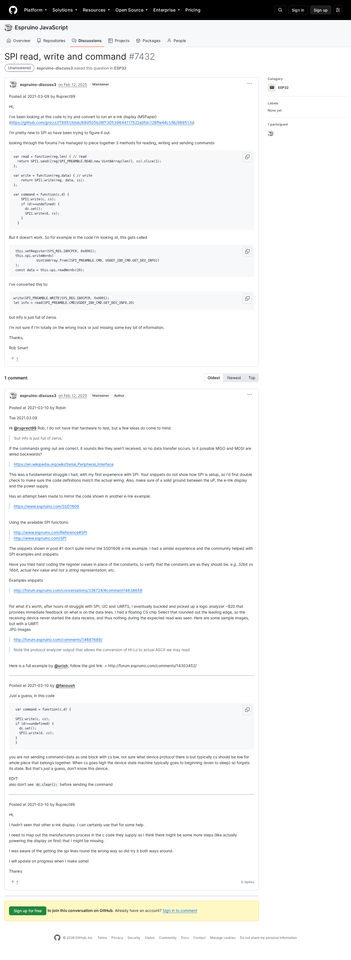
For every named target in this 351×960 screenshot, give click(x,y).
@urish (61, 665)
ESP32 (120, 68)
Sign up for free (28, 910)
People (180, 40)
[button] (249, 83)
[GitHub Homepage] (57, 937)
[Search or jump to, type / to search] (280, 9)
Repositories (54, 40)
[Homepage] (13, 9)
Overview (21, 40)
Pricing (192, 10)
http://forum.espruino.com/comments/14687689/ (58, 639)
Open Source (129, 10)
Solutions (62, 10)
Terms (102, 938)
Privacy (117, 938)
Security (134, 938)
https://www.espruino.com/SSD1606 (46, 506)
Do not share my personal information (268, 938)
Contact (199, 938)
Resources (94, 10)
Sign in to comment (180, 910)
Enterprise (164, 10)
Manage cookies (223, 938)
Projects (122, 40)
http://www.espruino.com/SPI (40, 538)
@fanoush (65, 685)
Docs (185, 938)
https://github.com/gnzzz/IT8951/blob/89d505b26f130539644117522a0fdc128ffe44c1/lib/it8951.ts (101, 122)
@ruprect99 (25, 428)
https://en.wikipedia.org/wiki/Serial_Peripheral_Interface (64, 464)
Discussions (90, 40)
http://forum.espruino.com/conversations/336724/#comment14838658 (78, 590)
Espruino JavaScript (41, 27)
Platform (33, 10)
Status (150, 938)
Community (168, 938)
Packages (151, 40)
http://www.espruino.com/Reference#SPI (50, 532)
